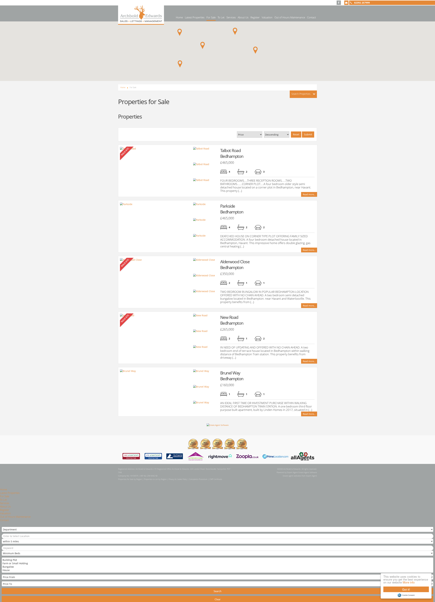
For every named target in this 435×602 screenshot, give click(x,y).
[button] (235, 31)
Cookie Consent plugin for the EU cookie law (406, 595)
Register (255, 17)
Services (231, 17)
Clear (218, 599)
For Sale (211, 17)
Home (179, 17)
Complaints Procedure (198, 479)
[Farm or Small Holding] (217, 563)
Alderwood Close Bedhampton (235, 264)
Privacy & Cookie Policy (178, 479)
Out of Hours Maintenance (289, 17)
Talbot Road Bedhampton (231, 153)
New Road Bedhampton (231, 320)
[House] (217, 570)
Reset (296, 134)
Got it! (406, 589)
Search (217, 591)
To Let (221, 17)
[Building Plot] (217, 560)
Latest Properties (194, 17)
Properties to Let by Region (155, 479)
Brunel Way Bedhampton (231, 375)
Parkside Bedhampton (231, 209)
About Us (243, 17)
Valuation (267, 17)
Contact (311, 17)
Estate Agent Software (307, 472)
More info (409, 582)
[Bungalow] (217, 566)
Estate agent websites (292, 475)
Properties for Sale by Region (130, 479)
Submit (308, 134)
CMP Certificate (215, 479)
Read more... (309, 194)
